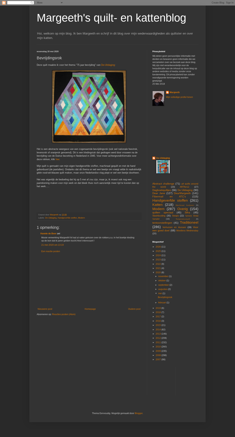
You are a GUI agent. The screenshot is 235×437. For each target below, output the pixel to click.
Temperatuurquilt (183, 219)
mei (160, 293)
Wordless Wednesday (187, 230)
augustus (163, 289)
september (163, 285)
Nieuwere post (45, 309)
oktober (162, 280)
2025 (158, 251)
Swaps (175, 215)
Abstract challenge (163, 183)
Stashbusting (158, 215)
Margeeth (175, 92)
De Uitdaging (51, 218)
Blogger (138, 413)
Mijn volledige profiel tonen (179, 97)
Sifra (187, 212)
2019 (158, 308)
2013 (158, 334)
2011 (158, 342)
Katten (157, 205)
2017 (158, 316)
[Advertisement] (89, 280)
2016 (158, 321)
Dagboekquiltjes (161, 190)
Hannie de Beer (48, 233)
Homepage (90, 309)
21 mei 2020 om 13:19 (52, 245)
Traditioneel (189, 222)
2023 (158, 259)
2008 (158, 355)
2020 (158, 272)
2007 (158, 359)
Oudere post (134, 309)
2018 (158, 312)
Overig (182, 209)
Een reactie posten (50, 251)
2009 (158, 351)
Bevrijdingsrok (165, 297)
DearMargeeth (182, 193)
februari (162, 302)
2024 (158, 255)
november (163, 276)
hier (57, 159)
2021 (158, 268)
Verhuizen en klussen (174, 227)
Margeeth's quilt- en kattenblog (111, 18)
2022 (158, 264)
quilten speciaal (162, 212)
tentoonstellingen (162, 222)
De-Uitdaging (108, 65)
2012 (158, 338)
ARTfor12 (184, 187)
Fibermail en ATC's (169, 196)
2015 (158, 325)
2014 (158, 329)
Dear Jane (158, 193)
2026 (158, 246)
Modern (81, 218)
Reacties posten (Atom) (63, 314)
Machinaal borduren (185, 205)
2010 (158, 346)
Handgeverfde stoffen (67, 218)
